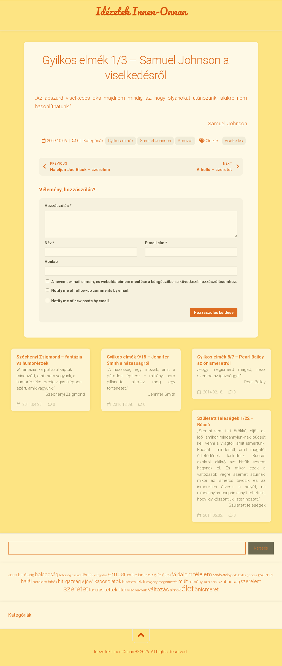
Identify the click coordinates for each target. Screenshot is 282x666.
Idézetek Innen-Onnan (141, 11)
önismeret (207, 589)
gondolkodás (237, 575)
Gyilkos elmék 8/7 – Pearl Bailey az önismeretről (230, 360)
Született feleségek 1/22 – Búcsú (225, 421)
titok (122, 590)
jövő (89, 581)
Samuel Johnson (155, 140)
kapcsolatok (107, 581)
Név (49, 243)
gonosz (252, 575)
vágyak (141, 590)
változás (158, 589)
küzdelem (129, 582)
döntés (88, 575)
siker (207, 582)
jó (83, 582)
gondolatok (221, 575)
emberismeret (139, 575)
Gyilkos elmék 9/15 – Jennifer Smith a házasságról (138, 360)
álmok (175, 590)
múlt (183, 581)
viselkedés (234, 140)
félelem (202, 574)
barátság (26, 574)
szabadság (229, 581)
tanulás (96, 589)
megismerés (168, 582)
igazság (72, 581)
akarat (13, 575)
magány (152, 582)
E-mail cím (156, 243)
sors (214, 582)
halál (26, 581)
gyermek (265, 574)
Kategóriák (19, 615)
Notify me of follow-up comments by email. (90, 290)
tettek (111, 589)
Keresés (261, 548)
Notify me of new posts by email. (80, 301)
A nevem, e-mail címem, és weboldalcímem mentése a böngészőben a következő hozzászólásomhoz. (144, 281)
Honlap (51, 261)
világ (130, 590)
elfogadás (100, 575)
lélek (141, 581)
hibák (52, 582)
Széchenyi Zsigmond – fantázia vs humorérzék (49, 360)
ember (117, 574)
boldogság (46, 574)
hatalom (40, 582)
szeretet (75, 589)
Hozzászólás (58, 205)
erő (154, 575)
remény (196, 581)
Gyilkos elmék (120, 140)
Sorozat (185, 140)
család (76, 575)
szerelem (251, 581)
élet (187, 588)
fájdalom (182, 574)
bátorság (65, 575)
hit (60, 581)
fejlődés (164, 575)
